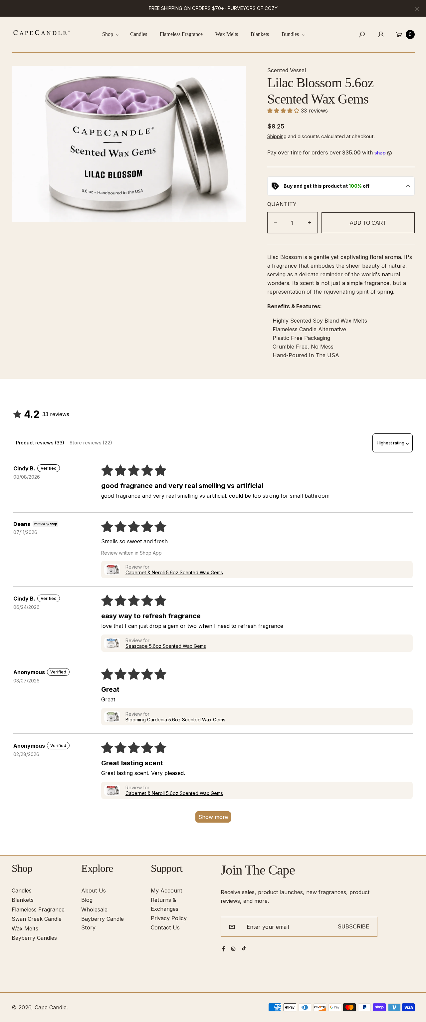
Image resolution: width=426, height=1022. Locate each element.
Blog (87, 899)
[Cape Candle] (42, 33)
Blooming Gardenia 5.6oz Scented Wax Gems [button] (175, 719)
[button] (113, 34)
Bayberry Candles (34, 937)
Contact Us (165, 927)
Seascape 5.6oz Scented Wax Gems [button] (165, 646)
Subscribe (353, 926)
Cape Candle (51, 1007)
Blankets (23, 899)
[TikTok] (244, 948)
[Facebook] (224, 949)
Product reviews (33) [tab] (40, 442)
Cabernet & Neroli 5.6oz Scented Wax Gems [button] (174, 572)
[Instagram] (233, 949)
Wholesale (94, 909)
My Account (166, 890)
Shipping (277, 136)
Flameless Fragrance (38, 909)
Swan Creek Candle (37, 918)
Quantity (282, 204)
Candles (22, 890)
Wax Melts (25, 928)
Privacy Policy (169, 918)
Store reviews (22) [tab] (91, 442)
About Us (93, 890)
